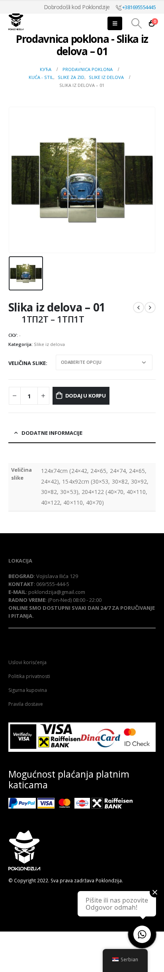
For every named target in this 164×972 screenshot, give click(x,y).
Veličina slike (27, 363)
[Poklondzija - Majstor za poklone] (30, 20)
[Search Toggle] (136, 23)
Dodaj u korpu (85, 395)
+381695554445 (138, 7)
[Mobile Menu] (114, 23)
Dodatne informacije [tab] (51, 432)
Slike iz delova (49, 344)
